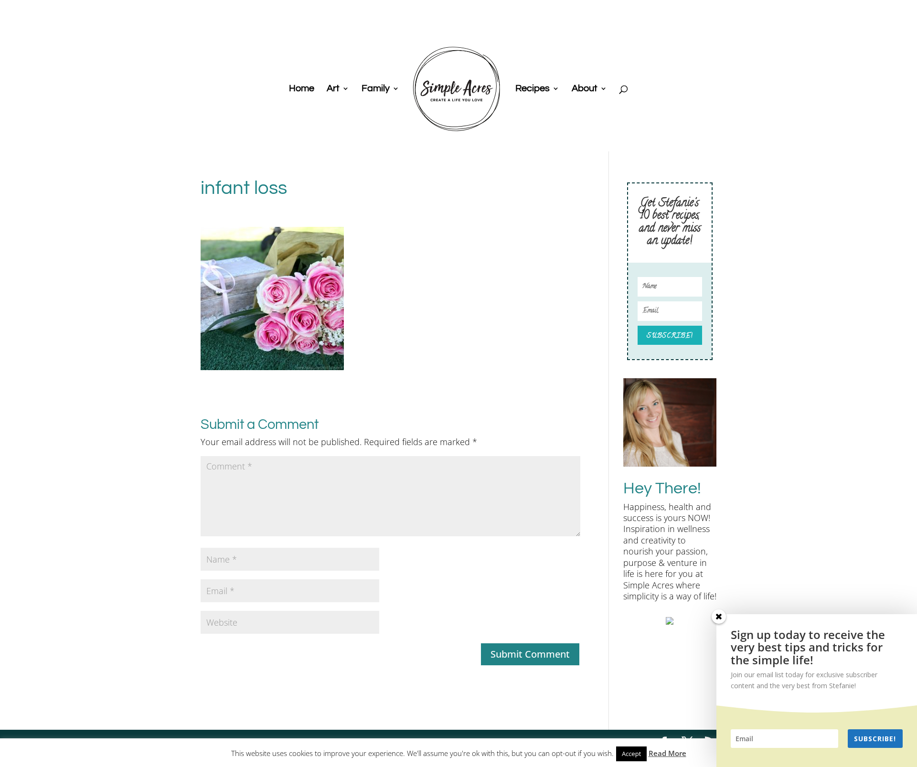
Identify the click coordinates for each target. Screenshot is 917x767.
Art (333, 89)
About (584, 89)
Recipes (532, 89)
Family (376, 89)
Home (301, 89)
